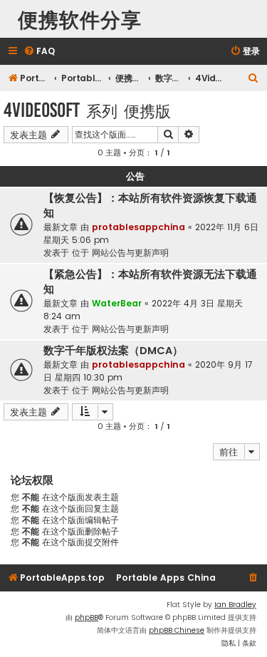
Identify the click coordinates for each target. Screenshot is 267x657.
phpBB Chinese (176, 630)
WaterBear (117, 303)
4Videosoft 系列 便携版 (87, 110)
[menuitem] (39, 51)
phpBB (86, 617)
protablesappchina (138, 227)
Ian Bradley (235, 604)
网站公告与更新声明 (130, 253)
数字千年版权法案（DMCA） (113, 350)
